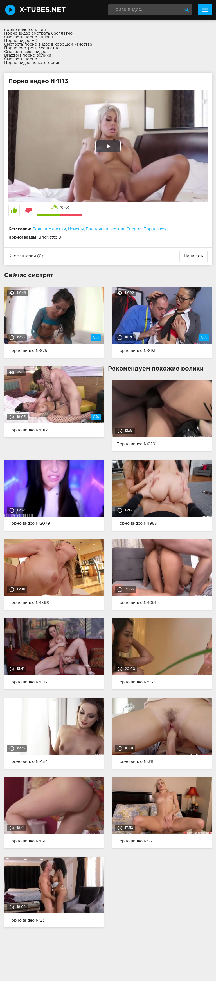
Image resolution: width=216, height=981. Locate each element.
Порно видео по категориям (32, 63)
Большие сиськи (49, 229)
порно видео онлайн (25, 30)
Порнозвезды (156, 229)
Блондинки (97, 229)
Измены (76, 229)
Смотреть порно (20, 59)
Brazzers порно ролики (27, 55)
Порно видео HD (21, 41)
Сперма (133, 229)
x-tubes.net (42, 10)
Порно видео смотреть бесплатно (38, 33)
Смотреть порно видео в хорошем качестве (48, 44)
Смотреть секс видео (25, 52)
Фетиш (117, 229)
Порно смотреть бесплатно (32, 48)
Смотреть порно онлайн (28, 37)
